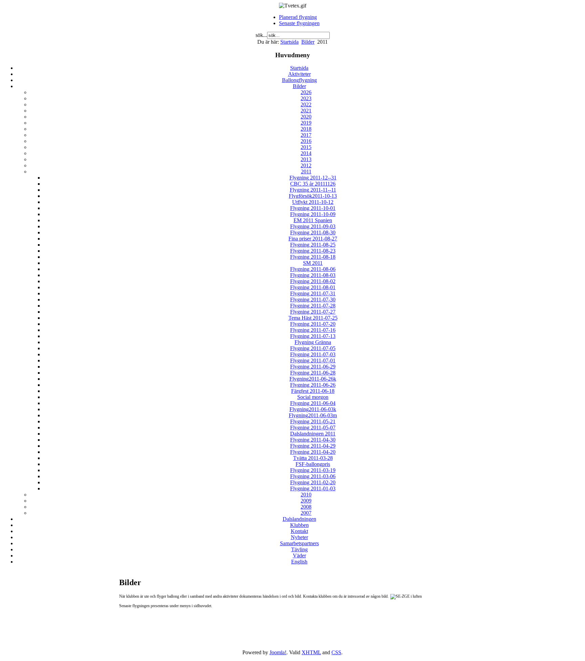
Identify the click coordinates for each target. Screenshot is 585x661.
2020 (306, 117)
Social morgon (312, 397)
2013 (306, 159)
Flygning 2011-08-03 (312, 275)
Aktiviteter (299, 74)
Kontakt (299, 531)
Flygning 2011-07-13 (312, 336)
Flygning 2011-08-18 (312, 257)
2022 (306, 104)
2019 (306, 123)
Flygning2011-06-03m (313, 415)
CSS (336, 652)
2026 (306, 92)
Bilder (308, 42)
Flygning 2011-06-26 (312, 385)
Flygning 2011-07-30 (312, 299)
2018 (306, 129)
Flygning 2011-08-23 (312, 251)
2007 (306, 513)
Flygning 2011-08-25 (312, 245)
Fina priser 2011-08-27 (312, 238)
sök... (261, 35)
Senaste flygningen (299, 23)
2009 (306, 501)
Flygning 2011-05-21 (312, 421)
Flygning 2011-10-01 (312, 208)
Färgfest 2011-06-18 (312, 391)
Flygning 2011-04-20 (312, 452)
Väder (299, 555)
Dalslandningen (299, 519)
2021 (306, 110)
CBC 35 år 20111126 (312, 184)
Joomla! (277, 652)
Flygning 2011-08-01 (312, 287)
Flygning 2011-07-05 (312, 348)
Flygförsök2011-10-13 (313, 196)
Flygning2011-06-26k (312, 379)
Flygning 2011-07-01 (312, 360)
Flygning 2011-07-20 (312, 324)
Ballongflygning (299, 80)
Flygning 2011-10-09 (312, 214)
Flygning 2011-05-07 (312, 427)
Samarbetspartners (299, 543)
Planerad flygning (298, 17)
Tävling (299, 549)
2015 (306, 147)
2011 (306, 171)
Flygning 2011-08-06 (312, 269)
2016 (306, 141)
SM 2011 (313, 263)
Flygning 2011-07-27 (312, 312)
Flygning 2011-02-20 (312, 482)
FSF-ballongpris (313, 464)
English (299, 561)
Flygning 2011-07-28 (312, 305)
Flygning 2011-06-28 (312, 373)
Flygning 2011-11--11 (313, 190)
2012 (306, 165)
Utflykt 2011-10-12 (312, 202)
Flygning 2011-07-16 (312, 330)
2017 (306, 135)
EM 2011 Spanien (313, 220)
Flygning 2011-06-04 (312, 403)
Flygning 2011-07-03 (312, 354)
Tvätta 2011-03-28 (313, 458)
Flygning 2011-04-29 (312, 446)
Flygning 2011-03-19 (312, 470)
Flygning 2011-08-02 (312, 281)
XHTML (311, 652)
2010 (306, 494)
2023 (306, 98)
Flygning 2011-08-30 (312, 232)
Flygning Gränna (313, 342)
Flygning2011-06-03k (312, 409)
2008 (306, 507)
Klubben (299, 525)
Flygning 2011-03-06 (312, 476)
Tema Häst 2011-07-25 (313, 318)
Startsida (289, 42)
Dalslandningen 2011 (312, 433)
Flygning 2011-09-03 (312, 226)
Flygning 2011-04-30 (312, 440)
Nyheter (299, 537)
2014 (306, 153)
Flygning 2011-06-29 (312, 366)
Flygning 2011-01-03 (312, 488)
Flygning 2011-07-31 (312, 293)
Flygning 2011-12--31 (313, 177)
